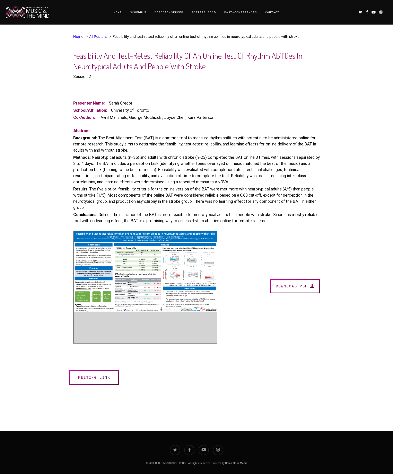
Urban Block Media (236, 463)
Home (78, 36)
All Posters (98, 36)
